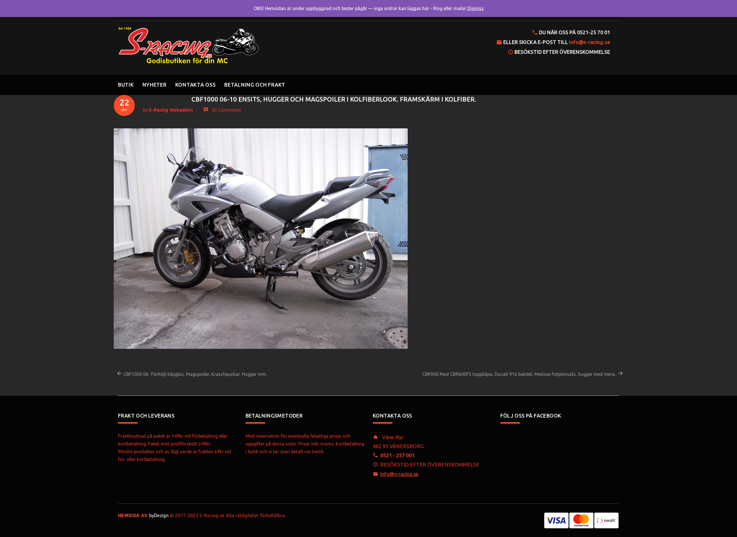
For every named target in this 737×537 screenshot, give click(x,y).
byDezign (143, 515)
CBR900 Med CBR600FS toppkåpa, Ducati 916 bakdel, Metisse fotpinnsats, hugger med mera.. (520, 374)
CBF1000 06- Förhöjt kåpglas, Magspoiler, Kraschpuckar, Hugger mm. (194, 374)
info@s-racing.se (589, 42)
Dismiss (475, 8)
